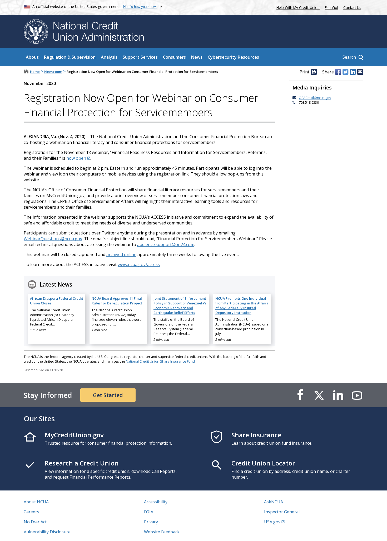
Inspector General (282, 512)
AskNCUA (273, 502)
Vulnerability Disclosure (47, 532)
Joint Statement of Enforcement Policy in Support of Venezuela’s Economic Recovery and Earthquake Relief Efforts (179, 305)
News (196, 57)
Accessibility (155, 502)
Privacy (151, 522)
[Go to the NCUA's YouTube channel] (357, 395)
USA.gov (272, 522)
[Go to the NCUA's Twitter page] (319, 395)
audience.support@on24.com (165, 244)
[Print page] (313, 71)
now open (76, 158)
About (32, 57)
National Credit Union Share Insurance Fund (160, 361)
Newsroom (53, 71)
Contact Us (352, 7)
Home (35, 71)
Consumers (174, 57)
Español (331, 7)
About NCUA (36, 502)
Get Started (108, 395)
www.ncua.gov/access (139, 264)
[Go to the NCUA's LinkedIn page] (338, 395)
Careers (31, 512)
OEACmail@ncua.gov (315, 97)
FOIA (148, 512)
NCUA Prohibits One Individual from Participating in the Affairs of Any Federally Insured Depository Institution (241, 305)
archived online (121, 254)
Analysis (109, 57)
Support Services (140, 57)
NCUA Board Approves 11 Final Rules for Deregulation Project (117, 300)
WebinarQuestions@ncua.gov (53, 239)
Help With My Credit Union (297, 7)
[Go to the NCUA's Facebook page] (300, 395)
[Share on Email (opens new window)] (360, 71)
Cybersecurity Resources (233, 57)
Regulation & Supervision (70, 57)
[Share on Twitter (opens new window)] (345, 71)
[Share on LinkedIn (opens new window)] (353, 71)
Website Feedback (162, 532)
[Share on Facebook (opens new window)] (338, 71)
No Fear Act (35, 522)
